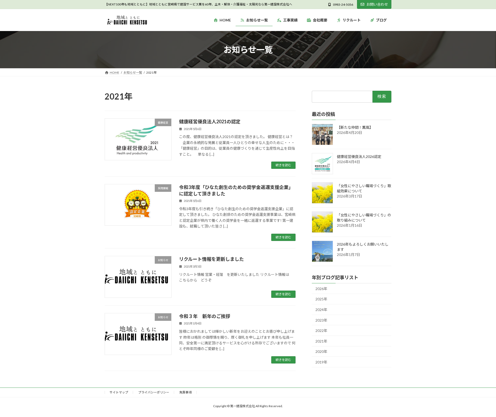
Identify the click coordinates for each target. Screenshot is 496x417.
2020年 (321, 352)
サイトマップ (119, 392)
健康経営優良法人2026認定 (359, 156)
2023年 (321, 320)
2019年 (321, 362)
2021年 (321, 341)
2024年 (321, 309)
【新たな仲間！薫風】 (355, 127)
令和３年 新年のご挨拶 (204, 316)
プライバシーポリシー (153, 392)
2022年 (321, 331)
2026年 (321, 288)
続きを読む (283, 165)
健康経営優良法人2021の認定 (210, 121)
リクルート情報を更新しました (211, 259)
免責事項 (185, 392)
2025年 (321, 299)
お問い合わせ (377, 4)
